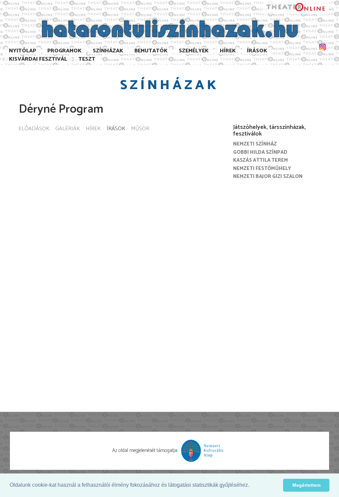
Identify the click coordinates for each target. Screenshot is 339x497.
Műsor (140, 129)
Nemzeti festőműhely (262, 168)
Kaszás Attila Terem (260, 160)
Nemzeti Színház (255, 144)
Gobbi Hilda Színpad (260, 152)
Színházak (108, 50)
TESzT (86, 59)
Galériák (67, 129)
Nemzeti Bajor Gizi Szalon (268, 176)
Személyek (194, 50)
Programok (64, 50)
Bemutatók (151, 50)
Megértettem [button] (306, 485)
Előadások (34, 129)
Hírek (228, 50)
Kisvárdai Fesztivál (38, 59)
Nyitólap (22, 50)
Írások (257, 50)
